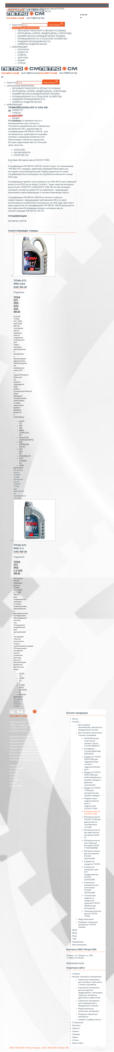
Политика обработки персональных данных (29, 754)
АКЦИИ (12, 783)
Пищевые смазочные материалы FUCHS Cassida (88, 924)
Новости (76, 1028)
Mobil (74, 930)
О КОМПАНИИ (16, 768)
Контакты (76, 1025)
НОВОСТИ (14, 774)
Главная (76, 974)
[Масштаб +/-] (86, 14)
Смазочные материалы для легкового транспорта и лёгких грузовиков (90, 982)
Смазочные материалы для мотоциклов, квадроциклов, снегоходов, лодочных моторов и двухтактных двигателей (90, 992)
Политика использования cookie (24, 760)
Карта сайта (77, 1043)
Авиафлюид (77, 942)
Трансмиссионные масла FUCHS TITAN (92, 913)
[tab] (45, 162)
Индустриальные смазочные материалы (27, 742)
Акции (75, 1037)
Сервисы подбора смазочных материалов (28, 748)
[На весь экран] (83, 14)
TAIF (74, 939)
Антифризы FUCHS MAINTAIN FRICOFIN (92, 751)
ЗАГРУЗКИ (14, 780)
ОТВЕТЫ (13, 777)
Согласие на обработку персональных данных (30, 757)
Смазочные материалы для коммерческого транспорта (34, 739)
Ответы (75, 1031)
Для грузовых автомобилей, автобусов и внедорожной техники (90, 727)
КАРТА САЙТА (16, 786)
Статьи (75, 1040)
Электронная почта (18, 731)
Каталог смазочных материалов (86, 977)
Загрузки (76, 1034)
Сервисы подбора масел (89, 1019)
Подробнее (19, 292)
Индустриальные (86, 919)
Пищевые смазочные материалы (24, 745)
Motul (74, 933)
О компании (77, 1022)
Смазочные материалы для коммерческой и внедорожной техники (89, 1003)
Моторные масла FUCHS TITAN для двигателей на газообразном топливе (92, 822)
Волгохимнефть (79, 945)
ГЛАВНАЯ (13, 765)
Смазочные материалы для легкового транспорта (32, 736)
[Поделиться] (80, 14)
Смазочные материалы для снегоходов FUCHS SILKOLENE (91, 887)
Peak (74, 936)
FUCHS (75, 722)
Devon (75, 719)
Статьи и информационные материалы (27, 751)
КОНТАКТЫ (14, 771)
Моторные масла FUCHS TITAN (34, 160)
